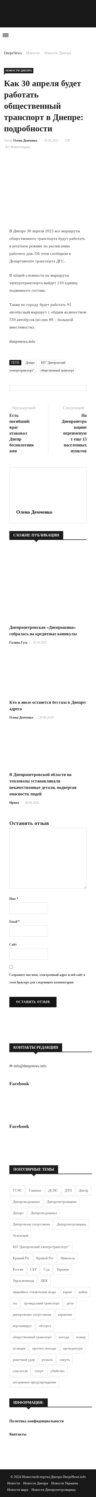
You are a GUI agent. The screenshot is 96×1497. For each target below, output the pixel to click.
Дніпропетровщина (71, 1224)
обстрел (45, 1326)
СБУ (33, 1269)
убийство (57, 1371)
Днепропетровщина (62, 1202)
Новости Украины (64, 1483)
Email (14, 922)
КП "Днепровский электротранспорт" (41, 1247)
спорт (39, 1371)
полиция (19, 1348)
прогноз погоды (44, 1348)
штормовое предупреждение (34, 1382)
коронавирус (22, 1326)
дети (70, 1303)
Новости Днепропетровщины (53, 1490)
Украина (63, 1269)
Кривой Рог (45, 1258)
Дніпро (30, 363)
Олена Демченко (25, 140)
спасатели (20, 1371)
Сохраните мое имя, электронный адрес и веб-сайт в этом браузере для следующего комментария (47, 978)
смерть (64, 1360)
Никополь (68, 1258)
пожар (81, 1337)
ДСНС (53, 1190)
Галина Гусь (18, 642)
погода (64, 1337)
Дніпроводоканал (44, 1213)
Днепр (83, 1190)
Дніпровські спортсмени (31, 1224)
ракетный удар (24, 1360)
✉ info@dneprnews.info (27, 1066)
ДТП (68, 1190)
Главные (35, 1190)
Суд (47, 1269)
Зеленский (20, 1235)
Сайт (13, 944)
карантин (65, 1314)
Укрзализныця (23, 1281)
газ (15, 1303)
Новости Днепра (57, 53)
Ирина (14, 803)
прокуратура (73, 1348)
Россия (18, 1269)
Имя (13, 899)
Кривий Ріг (21, 1258)
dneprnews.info (22, 341)
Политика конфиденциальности (36, 1421)
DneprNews (13, 53)
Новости (33, 53)
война (83, 1292)
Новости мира (17, 1490)
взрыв (67, 1292)
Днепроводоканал (26, 1202)
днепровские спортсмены (32, 1314)
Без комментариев (17, 147)
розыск (47, 1360)
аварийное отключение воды (34, 1292)
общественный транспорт (57, 370)
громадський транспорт (42, 1303)
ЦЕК (44, 1281)
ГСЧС (17, 1190)
